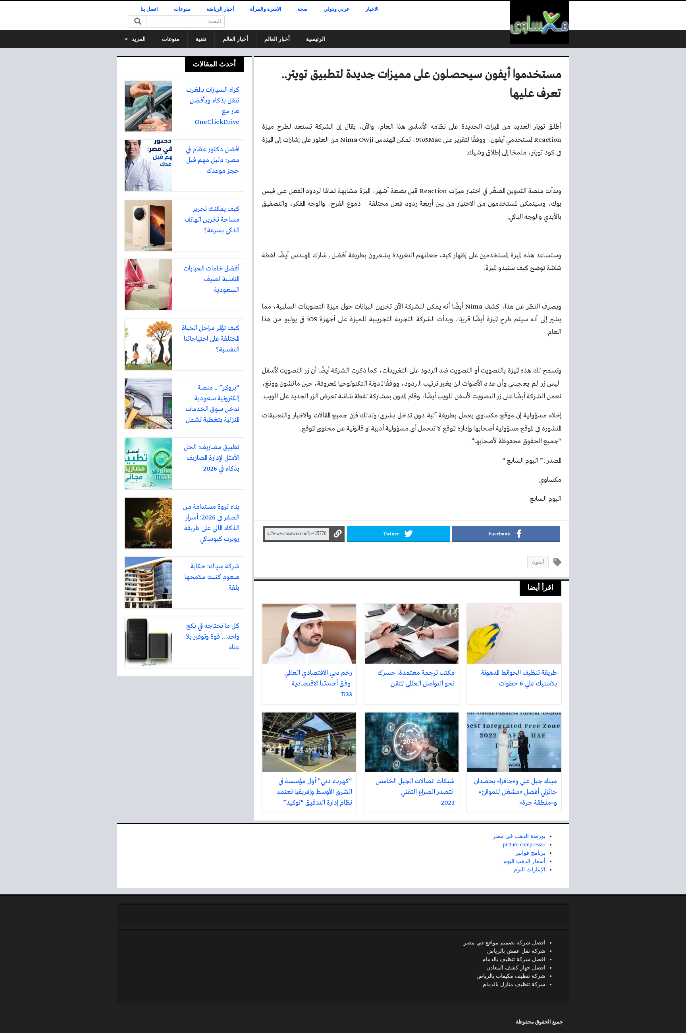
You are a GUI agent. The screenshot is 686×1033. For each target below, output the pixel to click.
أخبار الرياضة (220, 9)
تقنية (201, 39)
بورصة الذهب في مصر (519, 836)
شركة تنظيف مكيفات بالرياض (510, 976)
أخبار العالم (277, 39)
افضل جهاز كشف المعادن (515, 968)
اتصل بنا (149, 9)
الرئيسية (315, 39)
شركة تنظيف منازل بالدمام (514, 984)
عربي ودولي (337, 9)
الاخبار (372, 9)
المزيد (139, 39)
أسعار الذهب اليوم (524, 861)
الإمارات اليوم (529, 870)
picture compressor (524, 845)
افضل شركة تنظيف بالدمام (513, 959)
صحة (302, 9)
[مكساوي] (539, 22)
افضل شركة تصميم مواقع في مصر (504, 943)
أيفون (538, 562)
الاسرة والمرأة (265, 9)
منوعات (182, 9)
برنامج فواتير (530, 853)
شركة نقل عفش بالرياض (516, 951)
